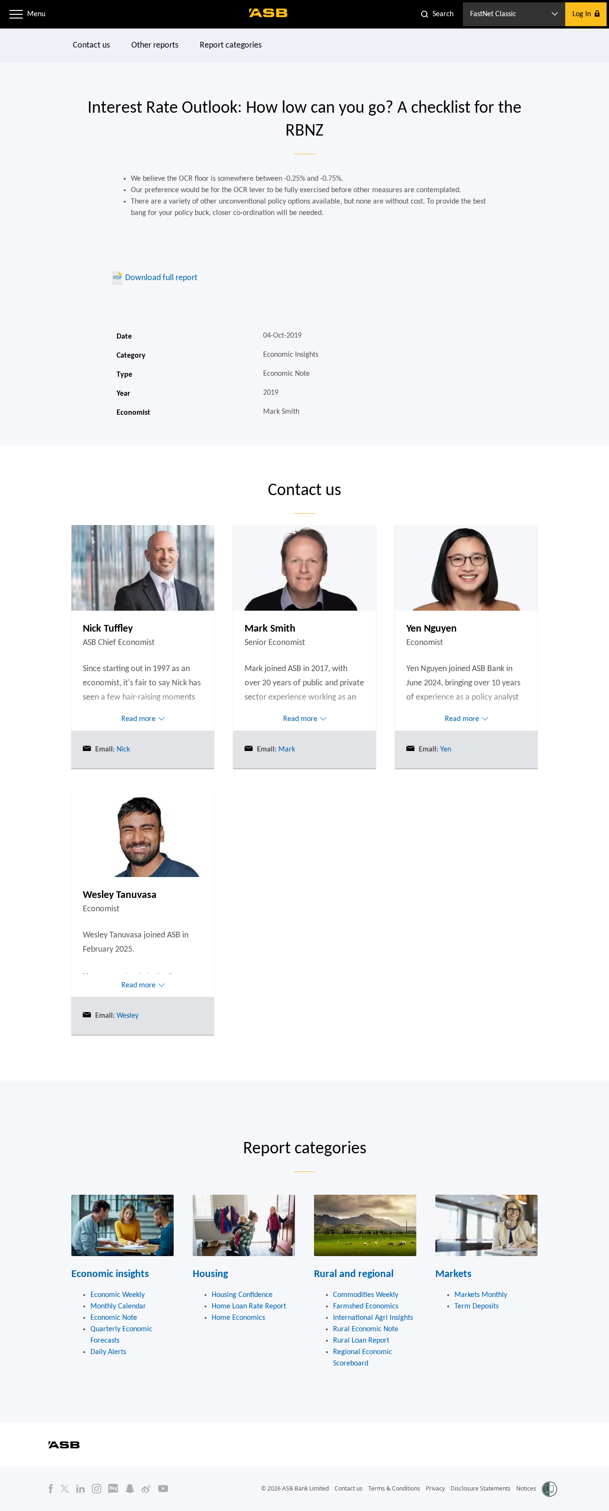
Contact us (91, 45)
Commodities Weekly (365, 1295)
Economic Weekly (117, 1295)
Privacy (435, 1488)
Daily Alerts (108, 1352)
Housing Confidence (242, 1295)
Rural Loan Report (361, 1341)
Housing (210, 1274)
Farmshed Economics (365, 1306)
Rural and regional (353, 1274)
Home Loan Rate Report (249, 1306)
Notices (526, 1488)
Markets (453, 1274)
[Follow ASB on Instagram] (96, 1488)
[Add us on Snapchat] (130, 1488)
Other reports (154, 45)
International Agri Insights (373, 1318)
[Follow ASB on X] (64, 1488)
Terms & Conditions (394, 1488)
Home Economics (238, 1318)
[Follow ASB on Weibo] (146, 1488)
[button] (16, 14)
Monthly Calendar (118, 1306)
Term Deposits (476, 1306)
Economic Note (113, 1318)
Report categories (231, 45)
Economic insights (110, 1274)
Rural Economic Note (365, 1329)
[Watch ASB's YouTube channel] (163, 1488)
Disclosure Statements (481, 1488)
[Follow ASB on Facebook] (51, 1488)
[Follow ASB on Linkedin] (80, 1488)
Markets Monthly (480, 1295)
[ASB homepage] (268, 13)
